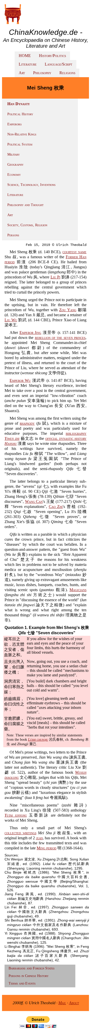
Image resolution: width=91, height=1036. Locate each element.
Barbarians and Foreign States (32, 968)
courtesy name (74, 252)
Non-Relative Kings (21, 134)
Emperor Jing (30, 332)
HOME (25, 55)
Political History (20, 114)
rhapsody (27, 423)
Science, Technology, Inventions (31, 185)
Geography (15, 164)
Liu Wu (11, 320)
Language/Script (58, 64)
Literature (28, 64)
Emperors (14, 124)
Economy (14, 175)
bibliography (76, 433)
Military (13, 154)
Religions (67, 73)
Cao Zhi (56, 506)
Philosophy (42, 73)
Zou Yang (67, 310)
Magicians (78, 590)
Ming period (46, 848)
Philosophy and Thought (25, 205)
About (74, 1003)
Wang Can (34, 501)
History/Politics (52, 55)
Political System (19, 144)
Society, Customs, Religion (27, 225)
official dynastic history (65, 438)
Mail (62, 1003)
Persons (13, 235)
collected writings (20, 833)
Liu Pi (55, 277)
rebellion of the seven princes (60, 337)
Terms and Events (22, 983)
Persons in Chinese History (29, 976)
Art (22, 73)
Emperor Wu (20, 380)
